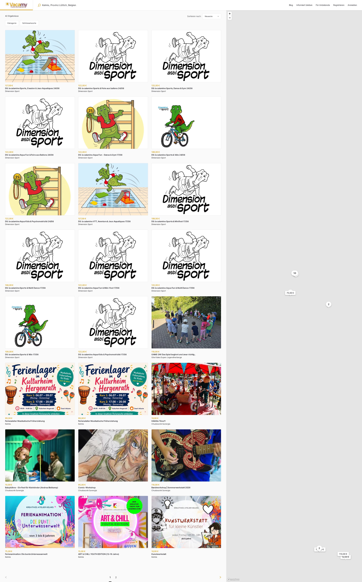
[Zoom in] (230, 14)
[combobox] (60, 5)
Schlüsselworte (29, 23)
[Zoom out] (230, 18)
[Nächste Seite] (218, 577)
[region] (294, 296)
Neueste (209, 16)
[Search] (39, 5)
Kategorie (11, 23)
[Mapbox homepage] (233, 579)
